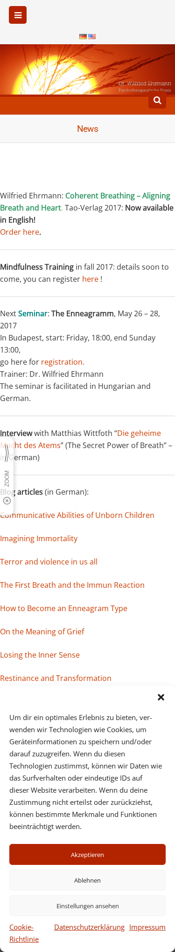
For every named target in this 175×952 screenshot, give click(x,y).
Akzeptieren (87, 854)
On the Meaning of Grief (42, 631)
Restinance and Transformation (56, 678)
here (90, 279)
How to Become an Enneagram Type (63, 608)
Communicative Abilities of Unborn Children (77, 515)
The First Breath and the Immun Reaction (72, 585)
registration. (62, 362)
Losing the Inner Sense (40, 655)
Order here (19, 232)
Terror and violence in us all (49, 562)
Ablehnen (87, 880)
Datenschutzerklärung (89, 927)
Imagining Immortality (38, 538)
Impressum (147, 927)
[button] (161, 697)
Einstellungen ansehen (87, 906)
